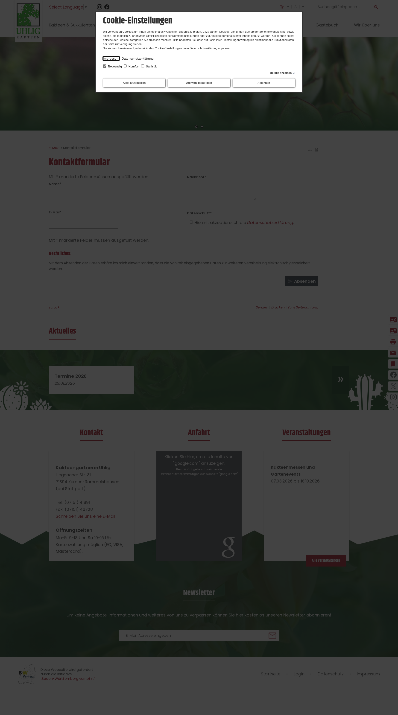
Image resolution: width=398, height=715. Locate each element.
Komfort (134, 66)
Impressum (111, 58)
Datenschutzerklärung (138, 58)
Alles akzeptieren (134, 82)
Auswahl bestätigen (199, 82)
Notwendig (115, 66)
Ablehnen (264, 82)
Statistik (151, 66)
